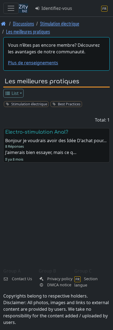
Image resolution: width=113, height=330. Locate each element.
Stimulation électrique (59, 23)
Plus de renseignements (33, 63)
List (14, 93)
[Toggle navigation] (11, 8)
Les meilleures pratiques (28, 31)
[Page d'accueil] (3, 23)
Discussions (23, 23)
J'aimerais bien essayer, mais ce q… (41, 152)
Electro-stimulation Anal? (36, 132)
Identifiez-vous (56, 8)
